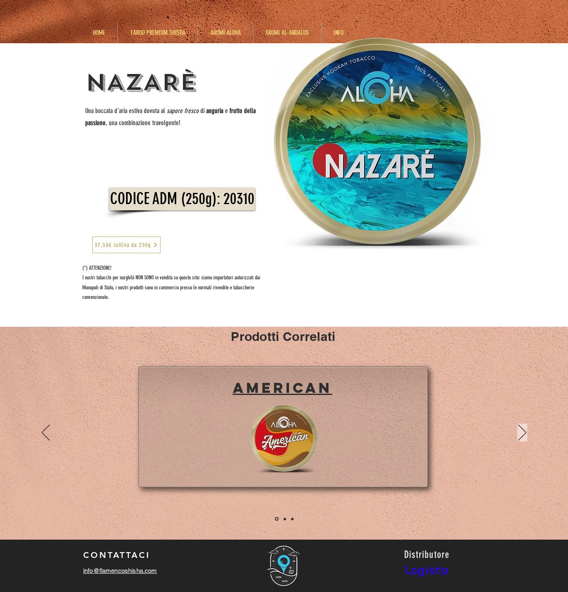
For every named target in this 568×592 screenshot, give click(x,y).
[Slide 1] (276, 519)
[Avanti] (522, 433)
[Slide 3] (292, 519)
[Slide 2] (284, 519)
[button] (182, 199)
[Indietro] (46, 433)
